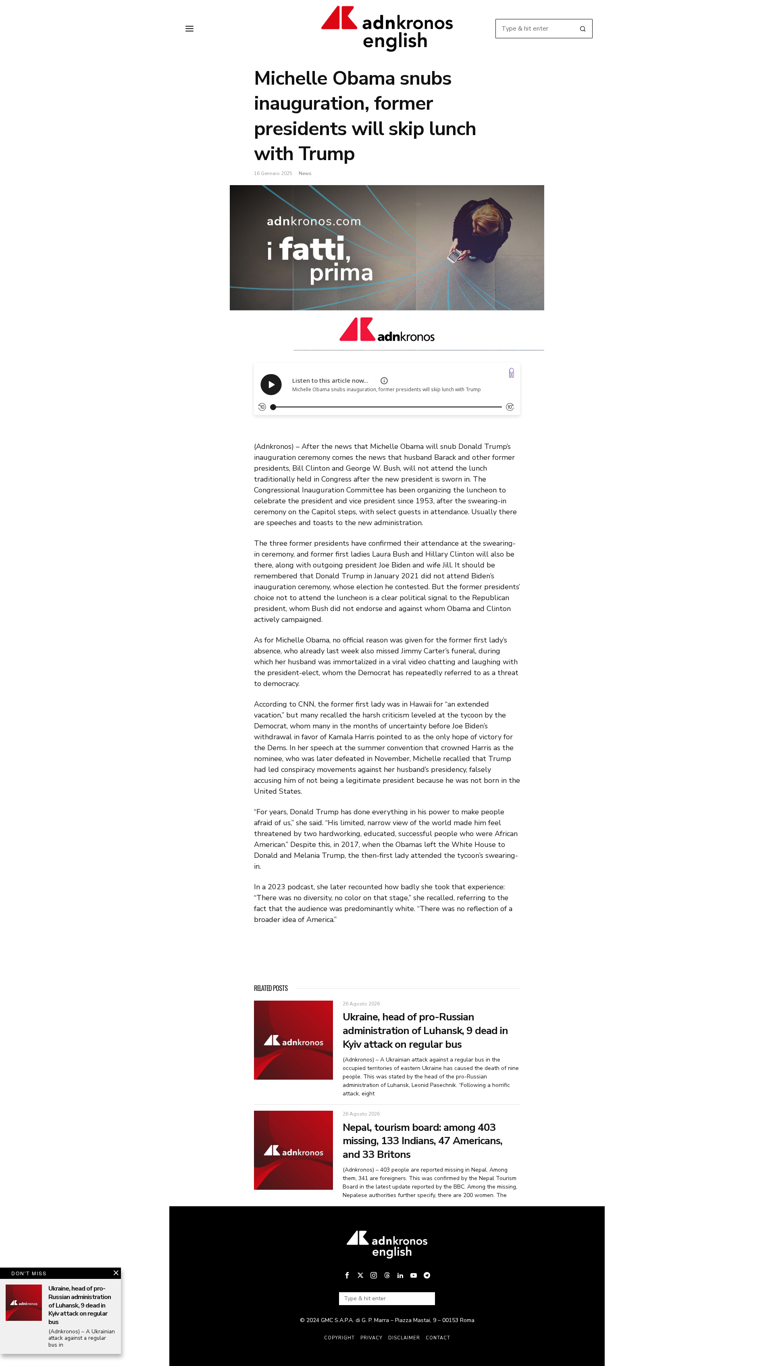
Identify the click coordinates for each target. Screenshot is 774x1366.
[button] (583, 28)
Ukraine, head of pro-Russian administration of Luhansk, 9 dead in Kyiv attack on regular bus (425, 1030)
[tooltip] (347, 1275)
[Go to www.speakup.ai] (511, 373)
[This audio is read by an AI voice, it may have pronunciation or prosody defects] (384, 380)
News (305, 173)
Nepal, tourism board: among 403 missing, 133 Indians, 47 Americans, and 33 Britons (422, 1141)
